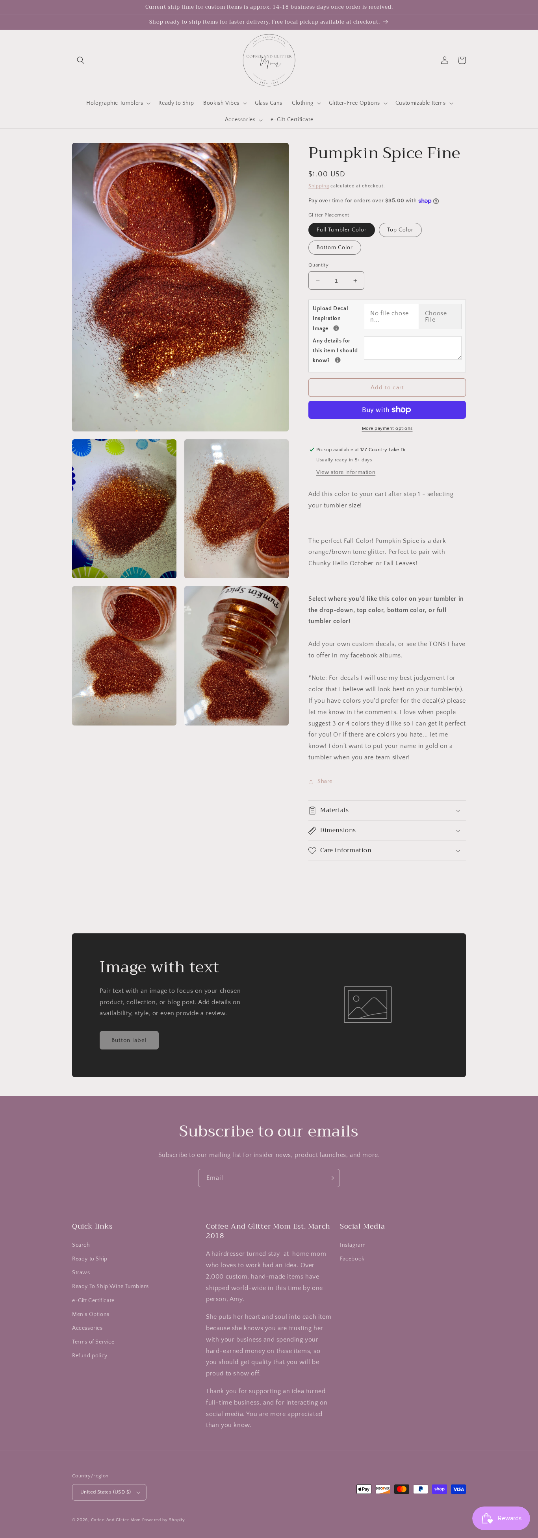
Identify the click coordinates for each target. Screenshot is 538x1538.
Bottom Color (335, 247)
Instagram (352, 1245)
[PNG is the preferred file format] (336, 328)
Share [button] (324, 781)
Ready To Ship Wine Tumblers (110, 1286)
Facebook (352, 1259)
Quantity (318, 265)
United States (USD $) (105, 1492)
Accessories (87, 1328)
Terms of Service (93, 1342)
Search (81, 1245)
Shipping (318, 186)
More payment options (387, 428)
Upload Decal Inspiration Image (338, 318)
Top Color (400, 230)
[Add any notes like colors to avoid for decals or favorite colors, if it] (338, 360)
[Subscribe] (330, 1178)
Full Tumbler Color (342, 230)
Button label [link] (129, 1040)
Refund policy (90, 1356)
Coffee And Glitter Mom (116, 1520)
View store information (345, 472)
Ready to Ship (90, 1259)
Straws (81, 1273)
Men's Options (90, 1314)
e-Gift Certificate (93, 1300)
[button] (80, 60)
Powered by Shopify (163, 1520)
